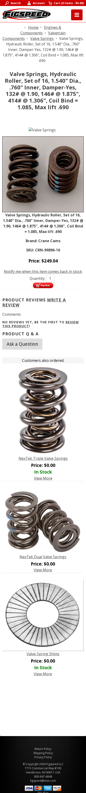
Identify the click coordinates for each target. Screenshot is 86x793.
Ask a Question (22, 344)
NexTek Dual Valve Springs (42, 556)
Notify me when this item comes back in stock (43, 271)
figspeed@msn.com (43, 781)
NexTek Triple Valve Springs (43, 458)
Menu (77, 14)
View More (43, 478)
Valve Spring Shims (43, 653)
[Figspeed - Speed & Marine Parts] (26, 13)
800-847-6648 (43, 776)
